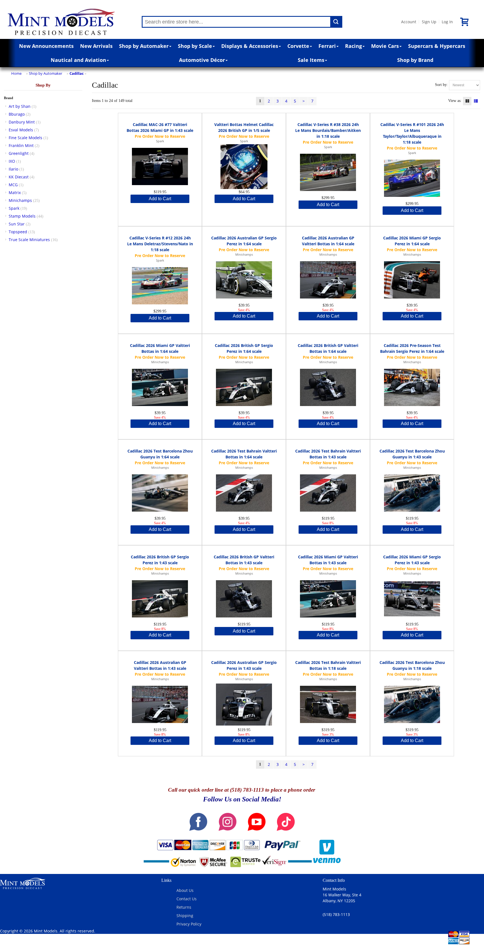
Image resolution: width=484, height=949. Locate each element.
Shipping (184, 915)
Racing (353, 46)
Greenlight (19, 153)
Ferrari (327, 46)
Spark (14, 208)
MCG (13, 184)
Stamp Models (22, 216)
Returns (183, 907)
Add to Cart (160, 198)
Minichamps (20, 200)
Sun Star (17, 224)
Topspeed (18, 231)
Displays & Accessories (249, 46)
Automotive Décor (202, 60)
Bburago (17, 114)
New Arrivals (96, 46)
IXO (12, 161)
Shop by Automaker (144, 46)
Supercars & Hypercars (436, 46)
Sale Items (311, 60)
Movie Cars (385, 46)
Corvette (298, 46)
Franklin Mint (21, 145)
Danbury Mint (22, 122)
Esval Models (21, 129)
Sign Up (429, 21)
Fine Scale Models (25, 137)
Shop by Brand (415, 60)
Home (16, 73)
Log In (447, 21)
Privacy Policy (188, 924)
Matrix (15, 192)
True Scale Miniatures (29, 239)
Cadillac (76, 73)
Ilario (13, 169)
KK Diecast (19, 176)
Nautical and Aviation (78, 60)
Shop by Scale (195, 46)
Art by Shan (20, 106)
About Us (185, 890)
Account (408, 21)
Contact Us (186, 898)
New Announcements (46, 46)
